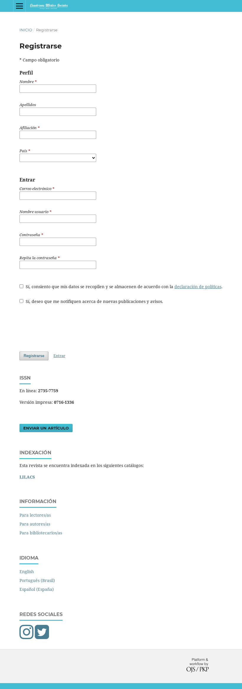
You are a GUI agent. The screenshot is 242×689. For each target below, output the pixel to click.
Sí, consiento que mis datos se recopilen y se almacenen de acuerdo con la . (123, 286)
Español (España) (36, 589)
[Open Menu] (19, 6)
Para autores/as (34, 524)
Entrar (59, 355)
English (26, 571)
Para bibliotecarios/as (40, 533)
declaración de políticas (197, 286)
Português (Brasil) (37, 580)
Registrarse (34, 356)
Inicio (25, 29)
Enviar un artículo (46, 428)
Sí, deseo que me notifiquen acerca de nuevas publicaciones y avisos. (93, 301)
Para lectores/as (35, 515)
